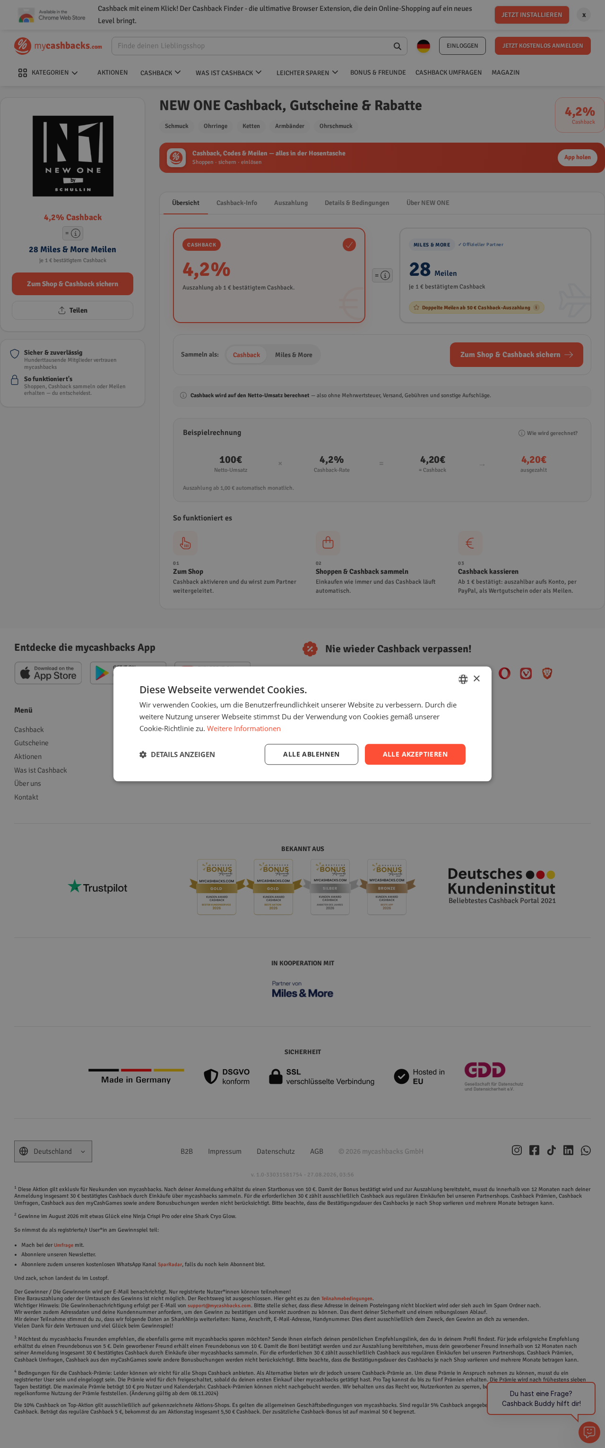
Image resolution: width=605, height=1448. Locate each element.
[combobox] (463, 679)
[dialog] (302, 723)
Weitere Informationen (244, 728)
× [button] (476, 678)
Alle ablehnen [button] (311, 754)
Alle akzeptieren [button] (415, 754)
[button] (177, 754)
